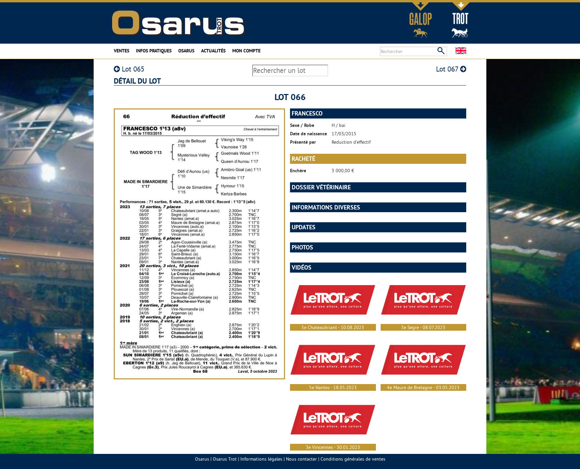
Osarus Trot (225, 459)
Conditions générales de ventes (353, 459)
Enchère (298, 171)
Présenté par (303, 142)
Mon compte (246, 51)
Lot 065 (132, 69)
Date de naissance (308, 134)
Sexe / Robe (302, 125)
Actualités (213, 51)
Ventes (121, 51)
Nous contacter (301, 459)
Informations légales (261, 459)
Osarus (186, 51)
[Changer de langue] (461, 50)
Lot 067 (448, 69)
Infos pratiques (154, 51)
